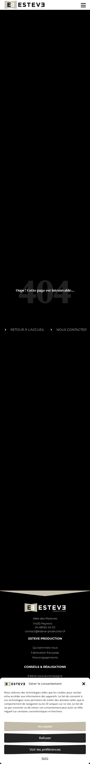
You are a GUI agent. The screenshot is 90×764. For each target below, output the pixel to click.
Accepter (45, 726)
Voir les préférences (45, 749)
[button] (84, 684)
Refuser (45, 738)
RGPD (45, 758)
